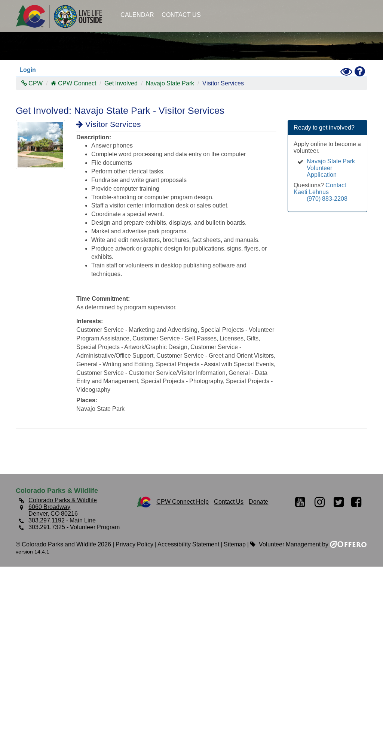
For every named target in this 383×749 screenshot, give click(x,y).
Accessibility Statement (188, 544)
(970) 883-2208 (327, 198)
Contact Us (181, 15)
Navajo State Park (170, 83)
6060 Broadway (49, 507)
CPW (35, 83)
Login (27, 70)
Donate (258, 501)
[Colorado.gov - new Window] (144, 501)
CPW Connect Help (182, 501)
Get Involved (121, 83)
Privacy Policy (134, 544)
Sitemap (235, 544)
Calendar (137, 15)
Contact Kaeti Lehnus (320, 188)
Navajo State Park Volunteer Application (331, 168)
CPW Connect (77, 83)
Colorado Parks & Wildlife (62, 16)
